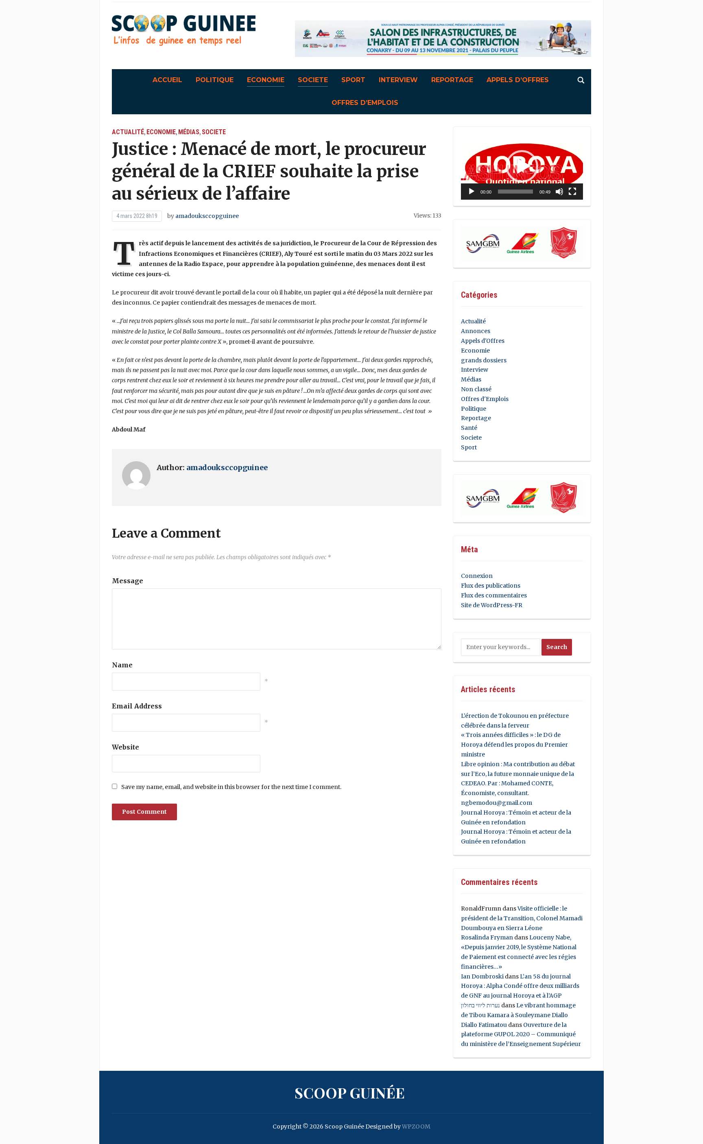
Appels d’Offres (518, 80)
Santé (469, 427)
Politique (215, 80)
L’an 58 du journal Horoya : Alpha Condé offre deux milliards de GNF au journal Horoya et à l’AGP (520, 986)
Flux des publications (490, 585)
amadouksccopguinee (207, 216)
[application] (522, 166)
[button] (522, 166)
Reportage (452, 80)
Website (125, 747)
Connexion (477, 576)
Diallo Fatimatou (484, 1025)
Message (127, 581)
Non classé (476, 389)
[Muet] (559, 191)
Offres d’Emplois (365, 103)
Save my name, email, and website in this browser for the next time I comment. (231, 787)
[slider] (515, 192)
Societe (313, 80)
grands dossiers (484, 360)
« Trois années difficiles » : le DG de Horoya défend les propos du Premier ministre (514, 744)
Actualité (128, 132)
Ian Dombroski (482, 976)
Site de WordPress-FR (491, 605)
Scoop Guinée (350, 1092)
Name (122, 665)
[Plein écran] (572, 191)
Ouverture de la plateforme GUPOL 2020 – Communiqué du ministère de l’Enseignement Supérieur (521, 1034)
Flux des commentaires (494, 595)
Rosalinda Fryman (487, 937)
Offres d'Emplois (485, 399)
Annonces (475, 331)
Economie (265, 80)
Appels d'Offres (482, 340)
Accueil (167, 80)
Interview (398, 80)
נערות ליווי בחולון (480, 1005)
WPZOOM (416, 1126)
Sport (353, 80)
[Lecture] (471, 191)
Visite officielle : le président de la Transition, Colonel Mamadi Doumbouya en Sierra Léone (522, 918)
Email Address (137, 706)
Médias (188, 132)
